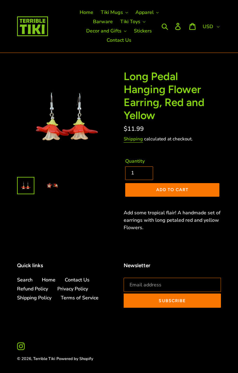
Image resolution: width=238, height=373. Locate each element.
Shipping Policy (34, 297)
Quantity (135, 161)
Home (48, 280)
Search (25, 280)
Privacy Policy (72, 288)
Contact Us (77, 280)
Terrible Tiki (44, 359)
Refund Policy (32, 288)
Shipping (133, 139)
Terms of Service (80, 297)
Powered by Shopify (74, 359)
